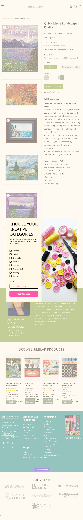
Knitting (16, 273)
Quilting (16, 251)
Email (12, 281)
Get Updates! (23, 293)
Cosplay (16, 265)
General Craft (18, 269)
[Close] (74, 220)
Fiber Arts (17, 262)
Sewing (16, 254)
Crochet (16, 276)
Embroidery (17, 258)
